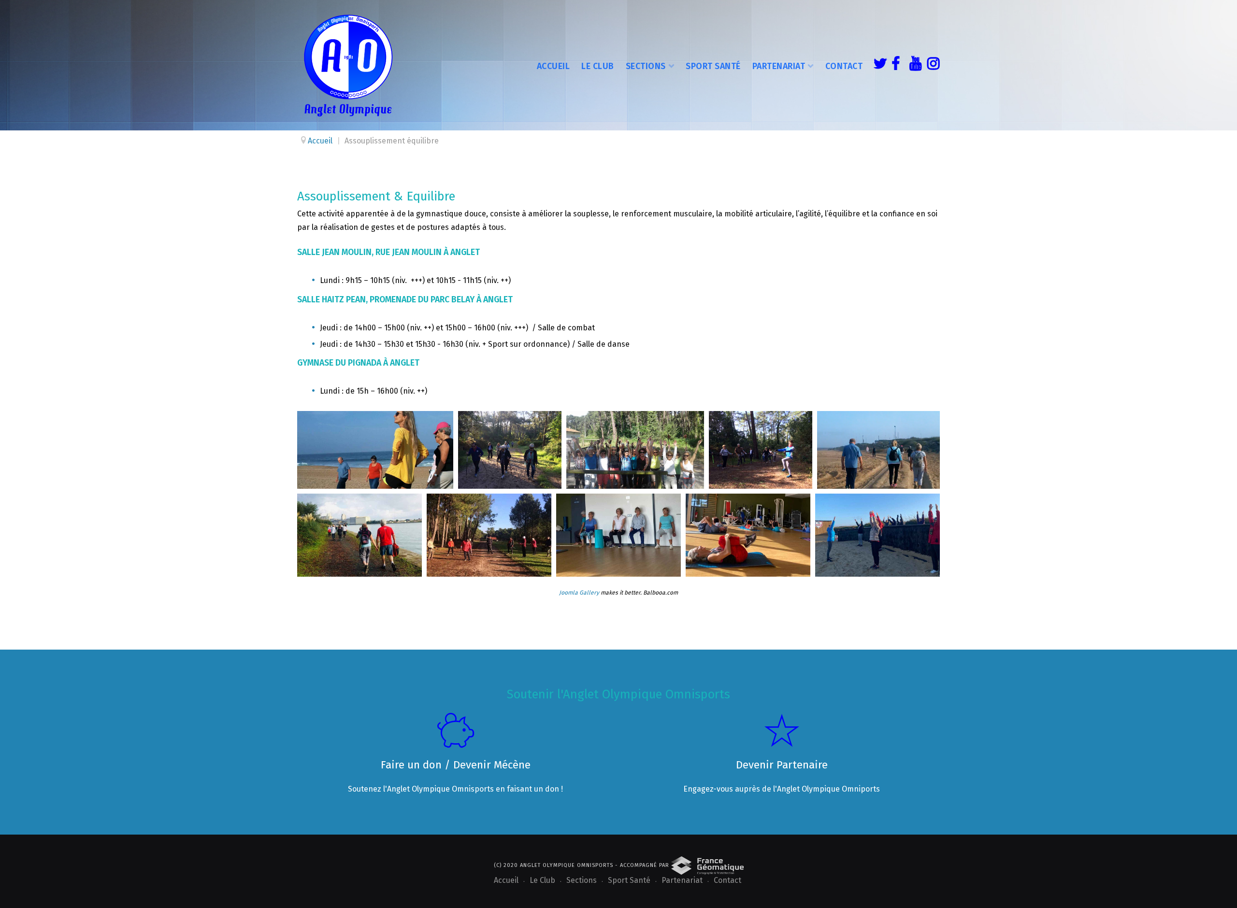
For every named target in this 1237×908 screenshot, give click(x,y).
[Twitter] (877, 65)
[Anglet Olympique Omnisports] (348, 65)
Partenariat (778, 66)
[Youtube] (913, 65)
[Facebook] (895, 65)
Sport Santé (713, 66)
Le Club (597, 66)
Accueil (553, 66)
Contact (844, 66)
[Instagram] (931, 65)
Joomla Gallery (579, 592)
